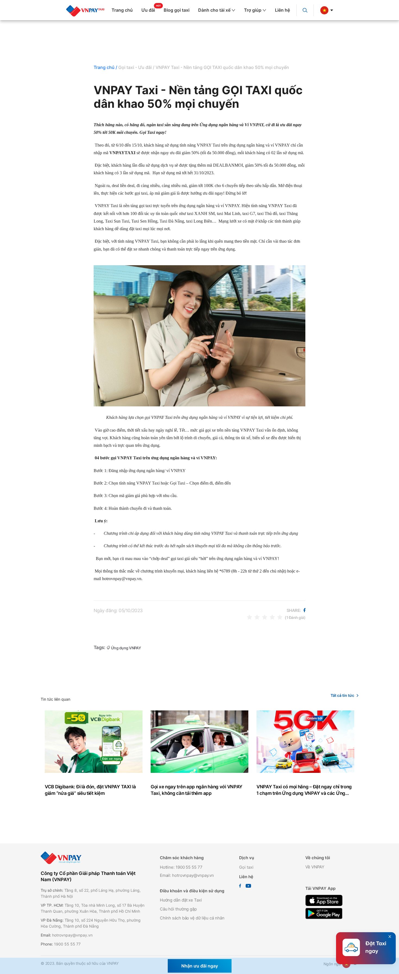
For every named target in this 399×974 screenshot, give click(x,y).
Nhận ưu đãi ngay (199, 966)
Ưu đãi (148, 10)
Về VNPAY (314, 866)
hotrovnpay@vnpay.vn (72, 935)
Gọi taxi (246, 867)
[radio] (249, 617)
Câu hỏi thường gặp (178, 909)
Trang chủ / (105, 67)
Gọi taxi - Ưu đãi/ (136, 67)
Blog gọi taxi (176, 10)
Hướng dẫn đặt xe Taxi (181, 900)
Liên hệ (282, 10)
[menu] (202, 10)
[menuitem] (124, 10)
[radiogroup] (265, 617)
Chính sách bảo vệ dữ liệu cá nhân (192, 918)
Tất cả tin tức (342, 695)
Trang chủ (122, 10)
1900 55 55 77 (67, 944)
